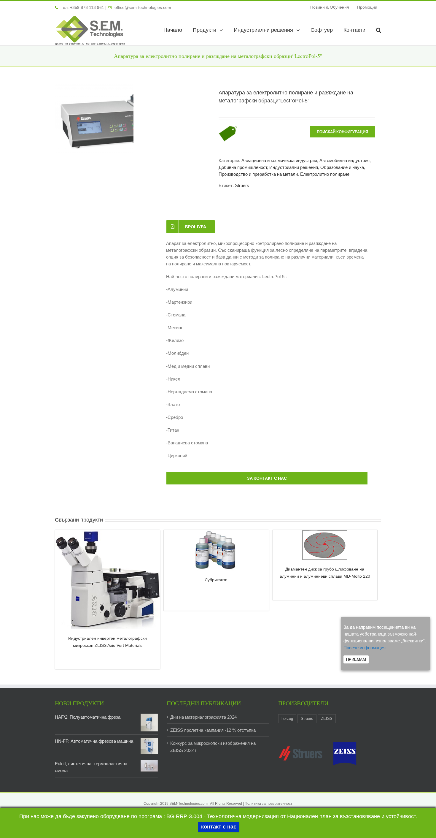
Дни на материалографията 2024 (203, 717)
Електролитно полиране (324, 174)
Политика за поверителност (268, 803)
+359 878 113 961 (87, 7)
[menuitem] (329, 7)
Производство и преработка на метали (258, 174)
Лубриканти (216, 579)
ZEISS (326, 718)
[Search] (378, 26)
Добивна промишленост (243, 167)
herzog (287, 718)
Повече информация (364, 647)
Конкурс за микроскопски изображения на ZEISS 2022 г (213, 747)
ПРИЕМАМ (356, 659)
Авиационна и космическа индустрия (279, 160)
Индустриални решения (293, 167)
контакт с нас (218, 827)
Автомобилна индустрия (344, 160)
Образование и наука (342, 167)
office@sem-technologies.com (142, 7)
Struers (242, 185)
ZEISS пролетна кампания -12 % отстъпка (213, 730)
